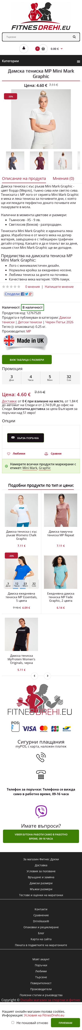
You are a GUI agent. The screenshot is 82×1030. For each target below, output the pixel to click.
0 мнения (32, 286)
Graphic (45, 468)
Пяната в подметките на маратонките (41, 945)
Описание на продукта (24, 178)
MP (28, 331)
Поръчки (41, 965)
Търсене (41, 977)
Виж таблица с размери (27, 360)
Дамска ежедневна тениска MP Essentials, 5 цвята (21, 597)
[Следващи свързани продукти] (47, 675)
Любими (19, 453)
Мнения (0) (63, 178)
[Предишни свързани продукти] (34, 675)
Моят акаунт (41, 959)
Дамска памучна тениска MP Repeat (60, 533)
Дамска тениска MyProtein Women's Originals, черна (21, 659)
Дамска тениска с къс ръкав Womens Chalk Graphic (21, 535)
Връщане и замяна (41, 877)
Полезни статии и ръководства (41, 995)
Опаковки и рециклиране (41, 927)
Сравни (56, 453)
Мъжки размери (41, 889)
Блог (41, 933)
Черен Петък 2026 (59, 322)
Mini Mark (29, 468)
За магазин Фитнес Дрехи (41, 859)
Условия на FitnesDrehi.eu (44, 1015)
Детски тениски (30, 322)
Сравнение (41, 915)
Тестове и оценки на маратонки (41, 895)
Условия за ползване (41, 871)
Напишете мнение (59, 286)
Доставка (9, 401)
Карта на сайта (41, 939)
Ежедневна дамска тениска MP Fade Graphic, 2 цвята (60, 597)
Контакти (41, 909)
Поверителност (41, 983)
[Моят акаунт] (23, 48)
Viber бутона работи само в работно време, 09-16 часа (41, 836)
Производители (41, 989)
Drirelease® (41, 921)
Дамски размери (41, 883)
